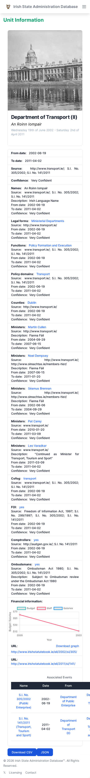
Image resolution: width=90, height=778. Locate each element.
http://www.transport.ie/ (40, 225)
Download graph (66, 646)
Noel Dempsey (38, 355)
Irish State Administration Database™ (40, 760)
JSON (45, 752)
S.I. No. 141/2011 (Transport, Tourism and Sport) (23, 727)
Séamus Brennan (39, 388)
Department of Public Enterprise (68, 701)
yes (21, 507)
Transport (43, 274)
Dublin (32, 302)
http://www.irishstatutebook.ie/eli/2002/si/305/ (44, 652)
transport (29, 478)
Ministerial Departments (47, 221)
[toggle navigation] (84, 6)
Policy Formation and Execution (50, 245)
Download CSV (22, 752)
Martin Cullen (37, 327)
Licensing (15, 772)
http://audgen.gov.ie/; (38, 544)
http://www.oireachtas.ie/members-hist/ (39, 364)
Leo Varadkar (37, 445)
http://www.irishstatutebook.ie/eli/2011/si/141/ (43, 663)
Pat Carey (35, 421)
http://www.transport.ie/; (47, 168)
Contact (30, 772)
